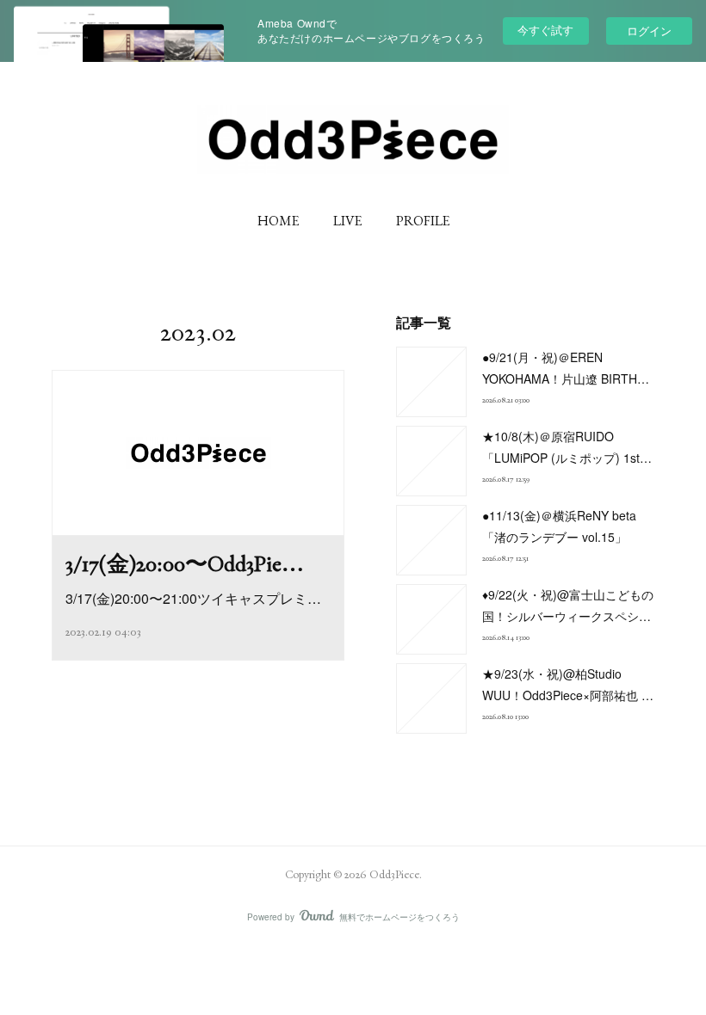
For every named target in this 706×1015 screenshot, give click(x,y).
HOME (278, 221)
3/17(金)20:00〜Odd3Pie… (184, 563)
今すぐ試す (545, 30)
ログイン (649, 30)
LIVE (347, 221)
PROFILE (422, 221)
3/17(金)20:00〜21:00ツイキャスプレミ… (193, 598)
